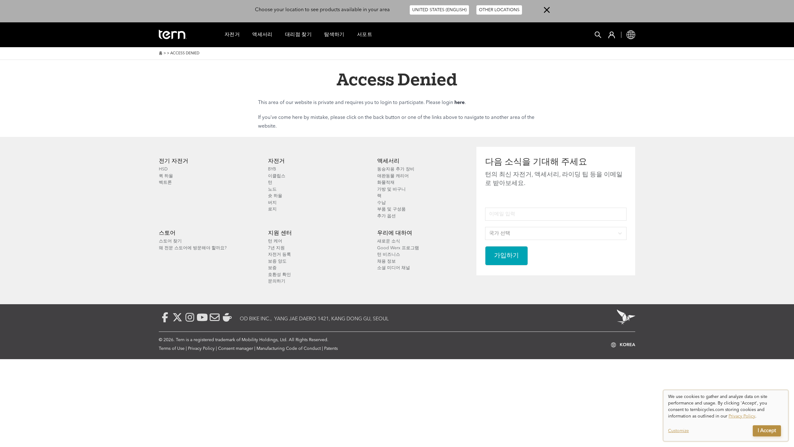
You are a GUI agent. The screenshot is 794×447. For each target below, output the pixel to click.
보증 (272, 268)
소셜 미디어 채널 (393, 268)
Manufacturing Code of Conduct (288, 348)
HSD (163, 169)
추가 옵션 (386, 216)
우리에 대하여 (394, 233)
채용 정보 (386, 261)
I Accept (767, 430)
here (459, 102)
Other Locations (499, 10)
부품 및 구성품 (391, 209)
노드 (272, 189)
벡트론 (165, 182)
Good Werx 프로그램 (398, 248)
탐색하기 (334, 34)
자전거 (232, 34)
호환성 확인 (279, 275)
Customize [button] (678, 431)
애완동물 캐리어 (393, 176)
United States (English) (439, 10)
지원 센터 (280, 233)
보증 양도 (277, 261)
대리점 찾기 (298, 34)
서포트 (364, 34)
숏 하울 (275, 196)
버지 (272, 203)
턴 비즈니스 (388, 254)
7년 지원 (276, 248)
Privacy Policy (201, 348)
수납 (381, 203)
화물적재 (386, 182)
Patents (331, 348)
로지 (272, 209)
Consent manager (235, 348)
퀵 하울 (166, 176)
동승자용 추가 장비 (395, 169)
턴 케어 (275, 241)
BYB (272, 169)
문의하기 (276, 281)
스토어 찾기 (170, 241)
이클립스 (276, 176)
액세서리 (262, 34)
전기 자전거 (173, 161)
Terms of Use (172, 348)
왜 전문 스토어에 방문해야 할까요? (193, 248)
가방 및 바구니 (391, 189)
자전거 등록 (279, 254)
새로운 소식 (388, 241)
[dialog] (726, 416)
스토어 (167, 233)
